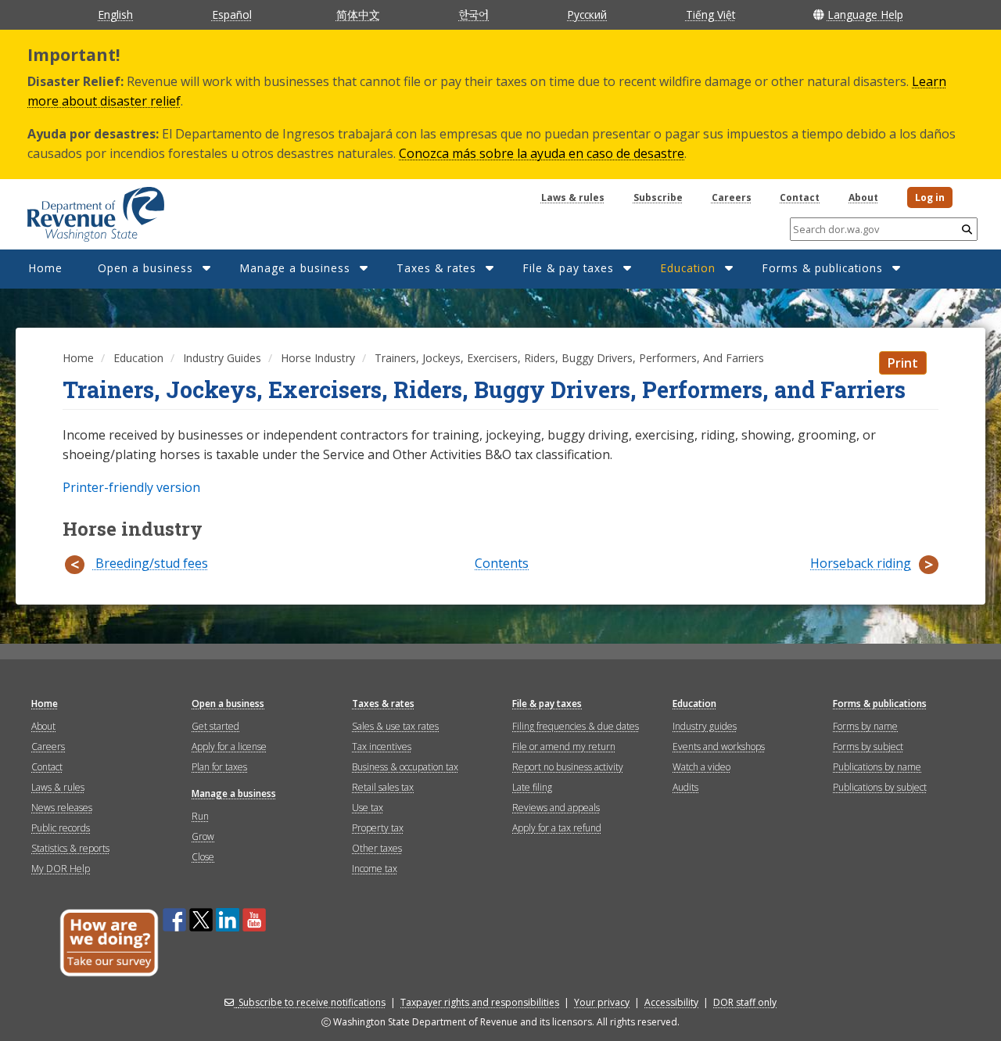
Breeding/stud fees (150, 563)
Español (232, 14)
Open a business (145, 267)
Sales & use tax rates (395, 726)
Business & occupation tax (405, 767)
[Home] (76, 208)
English (115, 14)
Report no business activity (567, 767)
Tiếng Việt (710, 14)
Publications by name (877, 767)
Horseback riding (860, 563)
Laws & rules (573, 197)
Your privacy (602, 1002)
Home (45, 267)
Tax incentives (381, 746)
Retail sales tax (383, 787)
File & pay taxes (568, 267)
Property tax (378, 828)
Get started (215, 726)
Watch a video (701, 767)
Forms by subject (868, 746)
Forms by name (865, 726)
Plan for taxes (219, 767)
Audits (685, 787)
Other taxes (377, 848)
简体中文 (358, 14)
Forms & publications (822, 267)
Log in (930, 197)
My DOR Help (60, 868)
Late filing (532, 787)
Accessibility (671, 1002)
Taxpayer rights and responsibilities (479, 1002)
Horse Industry (318, 357)
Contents (502, 564)
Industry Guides (222, 357)
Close (203, 856)
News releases (61, 807)
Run (200, 816)
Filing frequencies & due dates (575, 726)
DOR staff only (745, 1002)
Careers (732, 197)
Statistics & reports (70, 848)
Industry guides (705, 726)
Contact (800, 197)
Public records (60, 828)
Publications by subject (880, 787)
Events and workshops (719, 746)
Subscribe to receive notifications (312, 1002)
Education (688, 267)
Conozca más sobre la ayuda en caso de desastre (541, 153)
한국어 (473, 14)
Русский (587, 14)
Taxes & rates (436, 267)
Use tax (367, 807)
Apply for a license (229, 746)
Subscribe (658, 197)
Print (903, 363)
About (863, 197)
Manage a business (294, 267)
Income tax (374, 868)
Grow (203, 836)
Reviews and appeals (556, 807)
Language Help (865, 14)
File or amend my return (563, 746)
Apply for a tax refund (556, 828)
